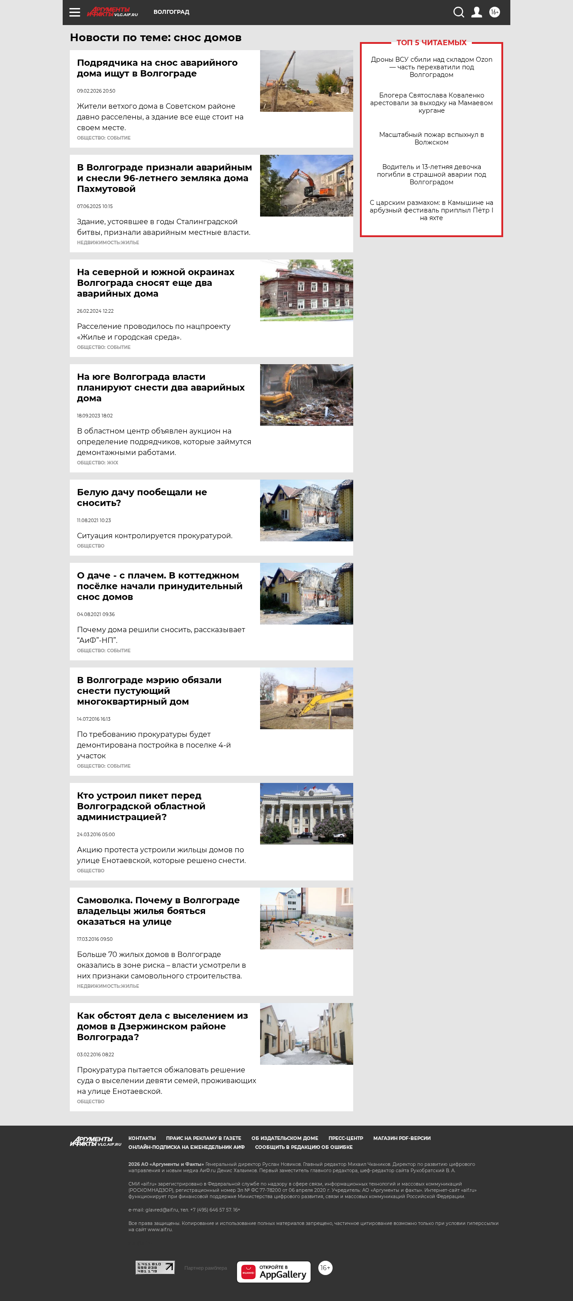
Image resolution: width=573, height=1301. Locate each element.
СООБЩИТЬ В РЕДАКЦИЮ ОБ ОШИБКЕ (304, 1147)
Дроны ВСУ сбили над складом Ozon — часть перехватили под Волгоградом (431, 67)
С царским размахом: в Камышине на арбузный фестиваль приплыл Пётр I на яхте (431, 210)
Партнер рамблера (205, 1268)
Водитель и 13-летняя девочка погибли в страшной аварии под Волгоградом (431, 174)
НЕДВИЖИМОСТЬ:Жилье (108, 243)
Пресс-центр (346, 1138)
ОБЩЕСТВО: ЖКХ (97, 463)
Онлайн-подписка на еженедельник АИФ (186, 1147)
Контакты (142, 1138)
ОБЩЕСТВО (90, 546)
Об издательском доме (285, 1138)
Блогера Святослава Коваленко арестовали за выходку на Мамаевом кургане (431, 103)
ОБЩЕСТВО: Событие (104, 138)
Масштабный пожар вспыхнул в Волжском (431, 138)
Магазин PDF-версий (402, 1138)
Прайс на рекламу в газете (203, 1138)
